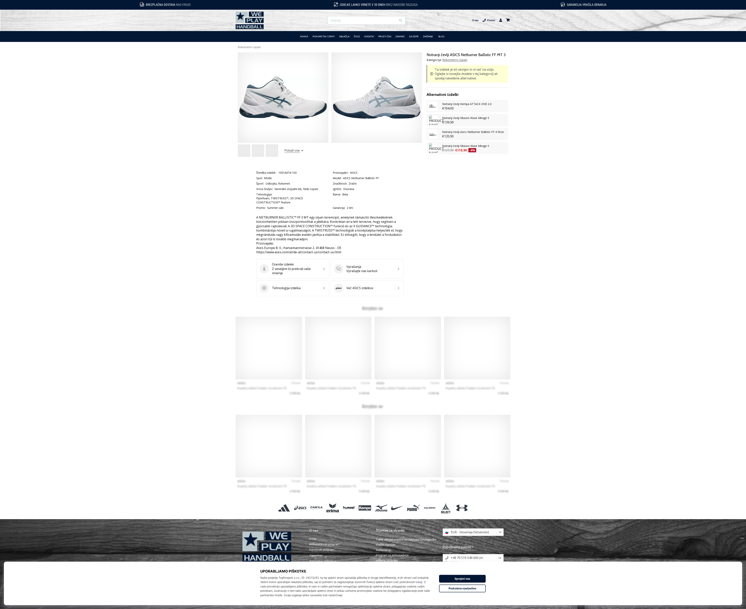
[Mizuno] (381, 508)
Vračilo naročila (385, 545)
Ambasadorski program (324, 544)
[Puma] (413, 508)
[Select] (446, 508)
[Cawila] (316, 508)
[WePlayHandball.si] (272, 547)
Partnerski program (321, 549)
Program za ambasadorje (392, 555)
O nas (475, 20)
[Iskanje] (400, 20)
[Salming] (430, 508)
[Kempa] (365, 508)
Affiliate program (387, 560)
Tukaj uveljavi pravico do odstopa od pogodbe (406, 539)
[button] (393, 20)
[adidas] (284, 508)
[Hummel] (349, 508)
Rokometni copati (249, 47)
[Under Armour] (462, 508)
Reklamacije (383, 550)
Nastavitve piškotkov (322, 561)
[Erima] (332, 508)
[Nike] (397, 508)
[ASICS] (300, 508)
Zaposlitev (316, 555)
